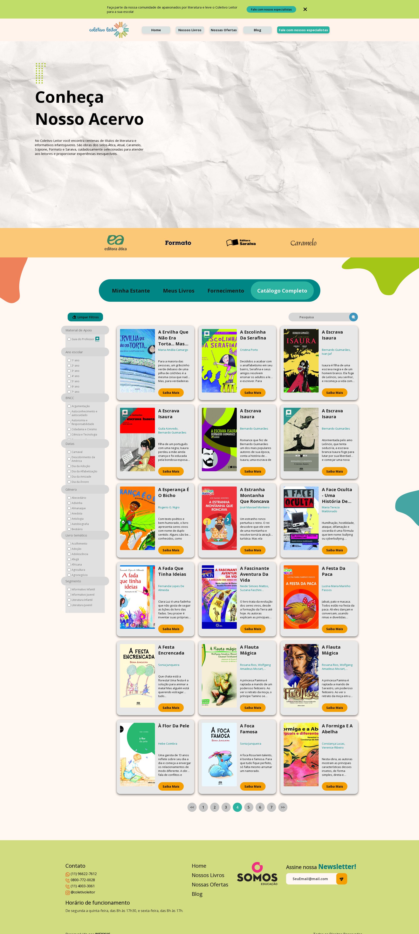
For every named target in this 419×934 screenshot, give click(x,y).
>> (283, 807)
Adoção (76, 549)
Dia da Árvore (80, 482)
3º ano (75, 371)
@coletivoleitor (83, 892)
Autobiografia (80, 524)
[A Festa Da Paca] (301, 599)
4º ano (75, 376)
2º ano (75, 365)
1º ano (75, 360)
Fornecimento (226, 290)
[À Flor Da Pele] (137, 757)
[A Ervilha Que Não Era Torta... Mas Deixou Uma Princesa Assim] (137, 363)
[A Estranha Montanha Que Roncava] (219, 520)
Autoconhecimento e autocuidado (84, 413)
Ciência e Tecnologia (84, 434)
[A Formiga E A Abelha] (301, 757)
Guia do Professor (83, 339)
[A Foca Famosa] (219, 757)
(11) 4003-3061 (83, 886)
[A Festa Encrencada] (137, 678)
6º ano (75, 386)
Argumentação (81, 406)
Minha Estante (131, 290)
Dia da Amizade (81, 476)
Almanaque (79, 508)
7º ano (75, 392)
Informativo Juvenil (83, 594)
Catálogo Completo (282, 290)
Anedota (77, 513)
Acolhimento (79, 543)
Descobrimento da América (83, 459)
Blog (257, 30)
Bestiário (77, 529)
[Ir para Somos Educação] (257, 873)
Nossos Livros (189, 30)
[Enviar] (341, 878)
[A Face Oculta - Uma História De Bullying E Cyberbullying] (301, 520)
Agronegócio (80, 575)
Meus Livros (178, 290)
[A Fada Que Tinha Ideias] (137, 599)
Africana (77, 564)
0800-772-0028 (83, 879)
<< (192, 807)
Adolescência (80, 554)
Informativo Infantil (83, 589)
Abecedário (79, 498)
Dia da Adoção (81, 466)
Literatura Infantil (82, 600)
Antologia (78, 519)
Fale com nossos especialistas (271, 9)
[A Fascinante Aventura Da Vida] (219, 599)
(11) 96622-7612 (84, 873)
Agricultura (78, 570)
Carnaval (77, 452)
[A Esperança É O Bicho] (137, 520)
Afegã (75, 559)
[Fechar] (305, 9)
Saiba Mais (171, 393)
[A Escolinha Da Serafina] (219, 363)
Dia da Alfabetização (84, 471)
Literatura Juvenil (82, 605)
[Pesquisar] (353, 317)
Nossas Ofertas (224, 30)
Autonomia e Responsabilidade (83, 422)
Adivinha (77, 503)
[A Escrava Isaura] (301, 363)
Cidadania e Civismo (84, 429)
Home (156, 30)
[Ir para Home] (109, 30)
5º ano (75, 381)
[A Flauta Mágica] (219, 678)
